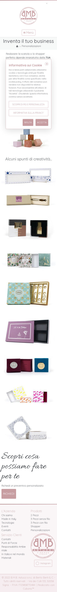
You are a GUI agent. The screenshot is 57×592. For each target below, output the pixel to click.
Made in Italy (8, 518)
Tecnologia (7, 522)
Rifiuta (28, 122)
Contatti (6, 530)
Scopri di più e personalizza (28, 104)
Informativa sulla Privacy (28, 112)
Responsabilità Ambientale (13, 548)
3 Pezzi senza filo (40, 518)
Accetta (42, 122)
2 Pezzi (35, 515)
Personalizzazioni (40, 530)
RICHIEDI (8, 493)
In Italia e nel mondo (13, 554)
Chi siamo (7, 515)
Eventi (4, 526)
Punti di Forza (9, 542)
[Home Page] (17, 46)
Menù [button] (29, 32)
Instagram (45, 563)
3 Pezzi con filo (39, 522)
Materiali (6, 557)
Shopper (35, 526)
